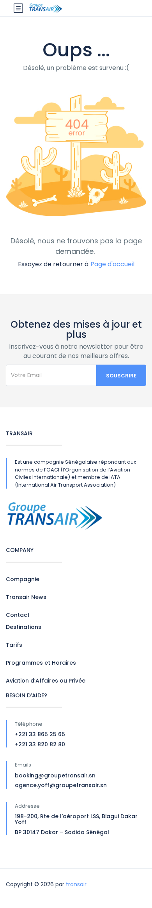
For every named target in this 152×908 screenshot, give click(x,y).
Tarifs (14, 645)
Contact (18, 615)
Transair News (26, 597)
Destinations (23, 627)
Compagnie (22, 579)
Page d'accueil (112, 264)
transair (76, 884)
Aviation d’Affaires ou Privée (45, 680)
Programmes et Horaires (41, 663)
